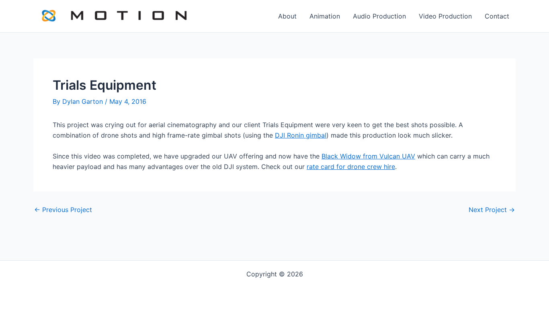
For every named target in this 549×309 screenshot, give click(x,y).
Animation (324, 16)
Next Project (492, 209)
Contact (497, 16)
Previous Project (63, 209)
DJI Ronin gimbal (300, 135)
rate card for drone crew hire (351, 167)
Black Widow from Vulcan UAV (368, 156)
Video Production (445, 16)
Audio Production (379, 16)
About (287, 16)
